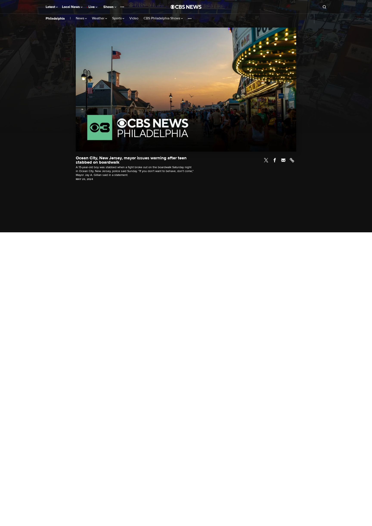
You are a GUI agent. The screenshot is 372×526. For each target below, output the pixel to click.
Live (92, 7)
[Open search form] (324, 7)
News (80, 18)
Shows (109, 7)
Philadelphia (55, 18)
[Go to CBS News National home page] (186, 7)
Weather (98, 18)
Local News (71, 7)
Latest (51, 7)
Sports (117, 18)
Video (133, 18)
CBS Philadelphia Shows (162, 18)
